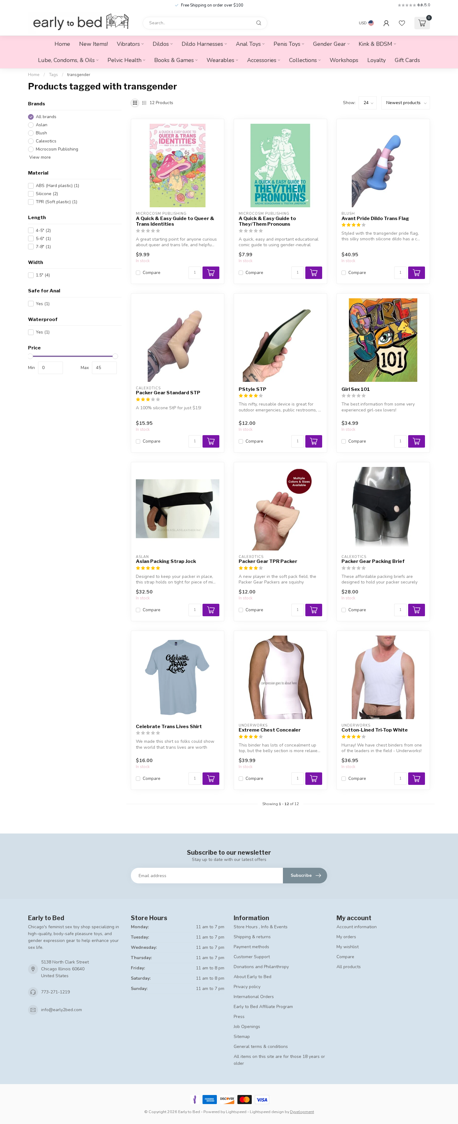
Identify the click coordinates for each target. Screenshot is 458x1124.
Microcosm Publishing (57, 149)
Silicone (47, 193)
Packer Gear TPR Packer (268, 561)
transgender (78, 75)
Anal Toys (248, 44)
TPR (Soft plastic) (56, 201)
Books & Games (174, 60)
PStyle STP (252, 389)
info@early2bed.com (61, 1010)
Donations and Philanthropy (261, 967)
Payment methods (251, 947)
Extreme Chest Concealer (270, 730)
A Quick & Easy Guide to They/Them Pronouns (267, 221)
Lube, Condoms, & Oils (66, 60)
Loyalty (376, 60)
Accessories (261, 60)
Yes (43, 303)
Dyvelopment (302, 1111)
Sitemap (242, 1037)
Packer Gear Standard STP (168, 393)
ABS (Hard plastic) (57, 185)
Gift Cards (407, 60)
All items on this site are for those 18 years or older (279, 1060)
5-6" (43, 238)
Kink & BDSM (375, 44)
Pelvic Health (124, 60)
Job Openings (247, 1027)
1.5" (43, 275)
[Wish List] (402, 23)
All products (348, 967)
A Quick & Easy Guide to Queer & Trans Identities (175, 221)
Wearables (220, 60)
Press (239, 1017)
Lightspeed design (267, 1111)
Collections (303, 60)
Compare (151, 272)
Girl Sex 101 (355, 389)
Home (62, 44)
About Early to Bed (252, 977)
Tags (53, 75)
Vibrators (128, 44)
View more (39, 157)
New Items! (93, 44)
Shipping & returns (252, 937)
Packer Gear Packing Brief (373, 561)
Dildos (161, 44)
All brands (46, 116)
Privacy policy (247, 987)
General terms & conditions (261, 1047)
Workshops (344, 60)
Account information (356, 927)
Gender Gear (329, 44)
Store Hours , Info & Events (261, 927)
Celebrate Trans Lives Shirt (169, 726)
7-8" (43, 246)
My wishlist (347, 947)
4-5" (43, 230)
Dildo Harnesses (202, 44)
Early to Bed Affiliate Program (263, 1007)
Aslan (41, 124)
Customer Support (252, 957)
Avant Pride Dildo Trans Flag (375, 218)
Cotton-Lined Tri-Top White (374, 730)
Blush (41, 133)
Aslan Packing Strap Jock (166, 561)
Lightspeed (236, 1111)
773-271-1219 (55, 992)
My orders (346, 937)
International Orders (254, 997)
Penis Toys (287, 44)
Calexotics (46, 141)
